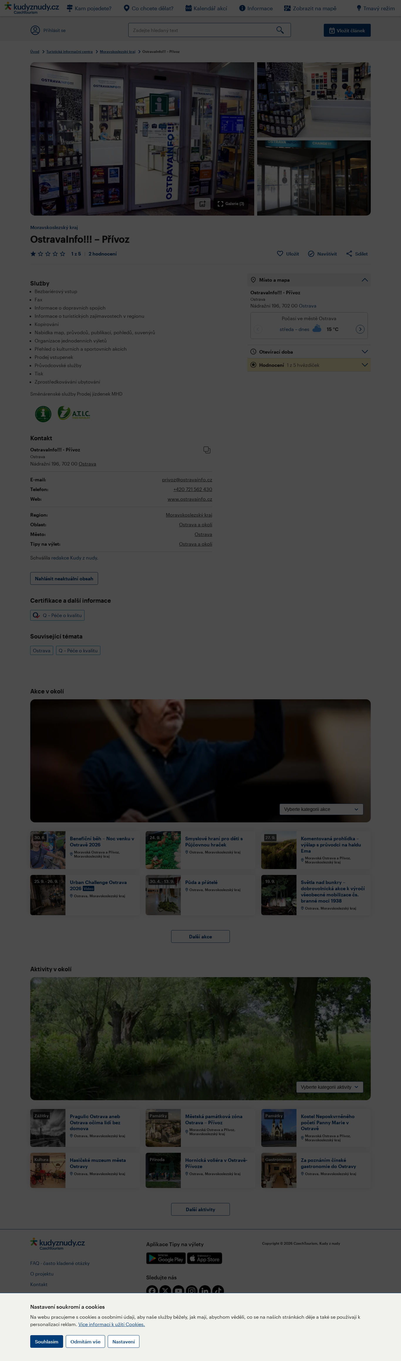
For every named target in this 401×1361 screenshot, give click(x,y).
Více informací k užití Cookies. (111, 1324)
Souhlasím (46, 1341)
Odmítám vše (85, 1341)
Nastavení (123, 1341)
